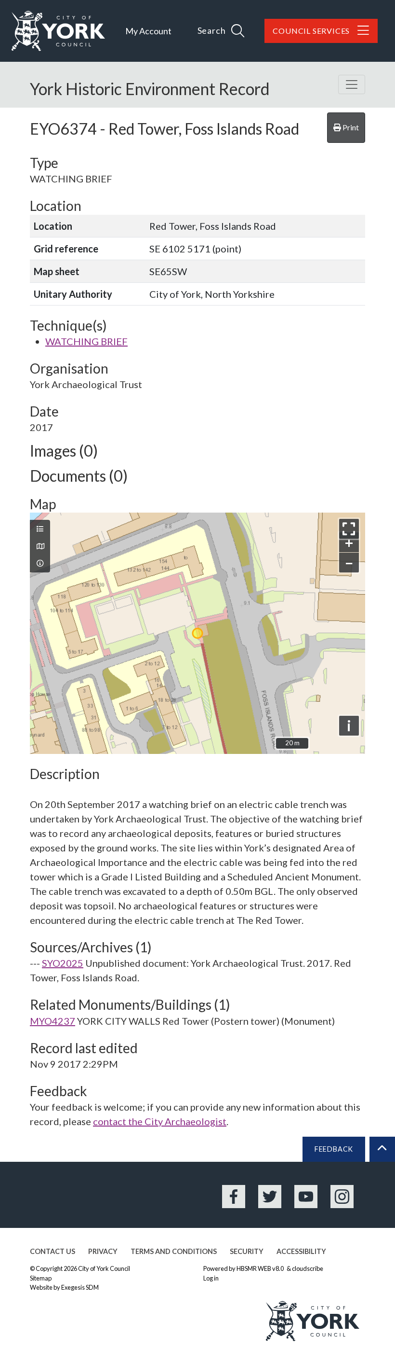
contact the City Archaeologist (159, 1121)
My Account (148, 31)
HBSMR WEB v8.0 (261, 1268)
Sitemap (41, 1278)
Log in (211, 1278)
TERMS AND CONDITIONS (174, 1251)
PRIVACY (103, 1251)
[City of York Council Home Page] (58, 31)
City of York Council (104, 1268)
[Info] (40, 563)
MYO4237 (52, 1021)
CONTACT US (52, 1251)
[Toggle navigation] (351, 84)
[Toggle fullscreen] (349, 529)
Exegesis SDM (80, 1287)
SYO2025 (62, 963)
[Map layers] (40, 529)
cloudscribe (307, 1268)
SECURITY (246, 1251)
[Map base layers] (40, 546)
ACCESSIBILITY (301, 1251)
